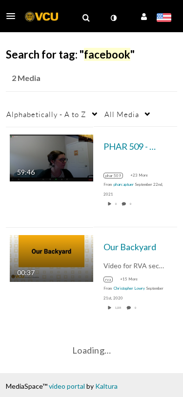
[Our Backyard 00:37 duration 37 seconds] (51, 257)
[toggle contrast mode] (113, 18)
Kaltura (106, 386)
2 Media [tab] (26, 77)
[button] (13, 16)
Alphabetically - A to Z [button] (46, 114)
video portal (67, 386)
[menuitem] (86, 18)
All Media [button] (121, 114)
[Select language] (163, 18)
